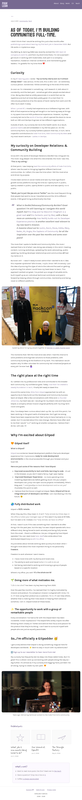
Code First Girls (39, 133)
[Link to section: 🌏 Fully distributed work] (8, 503)
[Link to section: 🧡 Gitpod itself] (8, 443)
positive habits (17, 128)
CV (73, 3)
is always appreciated (31, 779)
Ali (24, 231)
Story (62, 3)
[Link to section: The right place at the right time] (8, 375)
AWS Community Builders (56, 133)
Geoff (42, 536)
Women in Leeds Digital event (58, 348)
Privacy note (51, 790)
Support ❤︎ (30, 790)
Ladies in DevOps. (39, 136)
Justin (42, 228)
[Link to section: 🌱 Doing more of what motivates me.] (8, 580)
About (56, 3)
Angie (29, 231)
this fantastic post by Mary (43, 215)
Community (24, 21)
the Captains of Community (45, 231)
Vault (78, 3)
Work (68, 3)
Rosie (54, 228)
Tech (30, 21)
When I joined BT (18, 108)
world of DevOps (36, 117)
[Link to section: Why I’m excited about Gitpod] (8, 434)
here (37, 536)
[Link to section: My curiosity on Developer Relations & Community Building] (8, 145)
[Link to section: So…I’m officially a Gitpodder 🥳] (8, 638)
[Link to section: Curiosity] (8, 72)
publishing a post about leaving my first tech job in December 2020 (39, 44)
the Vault (57, 771)
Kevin (48, 228)
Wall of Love (40, 790)
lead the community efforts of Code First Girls (52, 166)
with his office (38, 539)
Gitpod (13, 453)
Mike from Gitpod (38, 392)
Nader (19, 231)
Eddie (61, 228)
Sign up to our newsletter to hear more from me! (34, 652)
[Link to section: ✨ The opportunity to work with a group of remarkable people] (8, 609)
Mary (67, 228)
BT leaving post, (22, 79)
